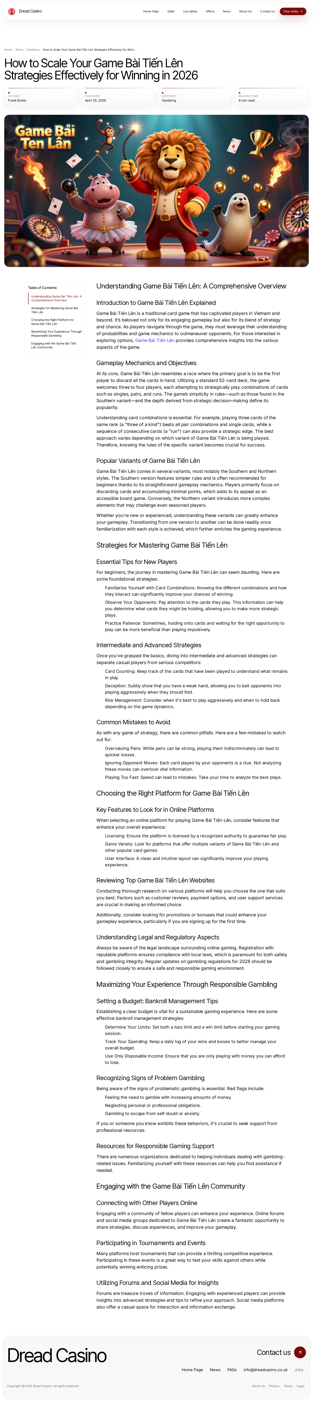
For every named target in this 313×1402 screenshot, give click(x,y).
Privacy (274, 1386)
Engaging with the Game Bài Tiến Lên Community (53, 345)
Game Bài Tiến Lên (154, 340)
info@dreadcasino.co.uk (266, 1370)
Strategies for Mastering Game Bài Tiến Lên (54, 310)
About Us (258, 1386)
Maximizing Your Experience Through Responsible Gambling (56, 333)
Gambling (33, 49)
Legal (300, 1386)
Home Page (192, 1370)
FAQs (232, 1370)
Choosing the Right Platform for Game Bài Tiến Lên (52, 322)
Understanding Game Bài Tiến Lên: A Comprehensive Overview (56, 298)
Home (8, 49)
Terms (288, 1386)
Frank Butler (17, 100)
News (19, 49)
